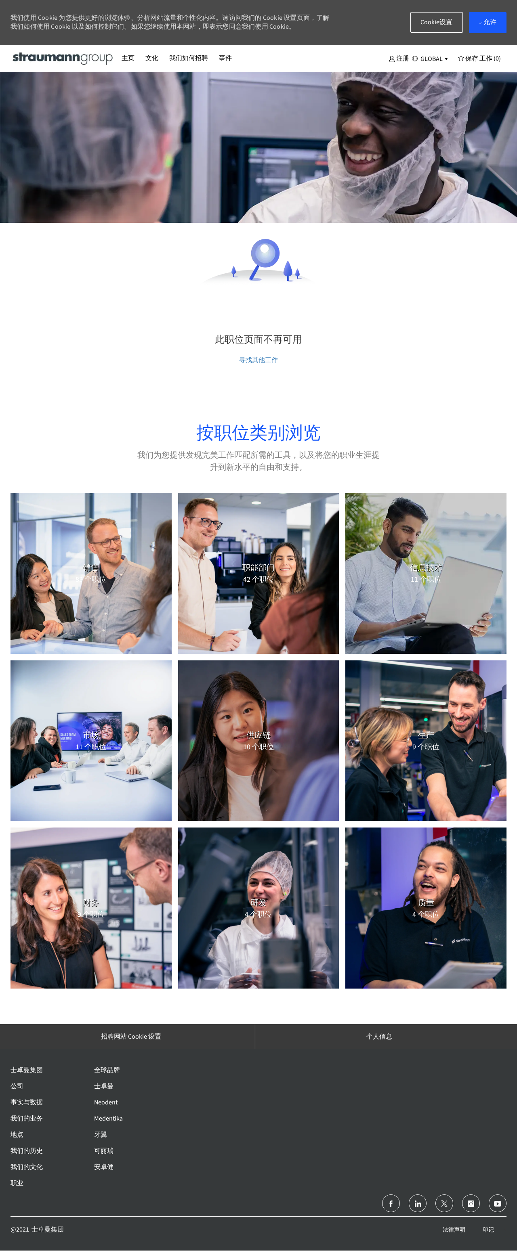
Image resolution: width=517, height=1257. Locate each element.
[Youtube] (497, 1203)
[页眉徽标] (63, 58)
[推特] (444, 1203)
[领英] (418, 1203)
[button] (399, 58)
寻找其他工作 (258, 360)
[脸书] (391, 1203)
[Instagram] (471, 1203)
